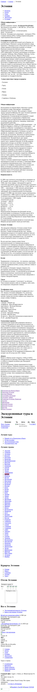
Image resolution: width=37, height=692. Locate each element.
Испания (7, 484)
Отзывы (7, 16)
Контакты (8, 665)
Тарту (6, 576)
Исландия (8, 482)
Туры (6, 14)
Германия (8, 466)
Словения (8, 528)
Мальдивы (8, 501)
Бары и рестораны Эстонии (13, 612)
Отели (7, 12)
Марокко (7, 503)
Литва (7, 498)
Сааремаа (8, 572)
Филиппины (9, 540)
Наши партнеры (10, 669)
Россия (7, 518)
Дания (7, 471)
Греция (7, 467)
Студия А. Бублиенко (15, 684)
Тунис (7, 535)
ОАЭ (6, 513)
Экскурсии (8, 17)
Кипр (6, 487)
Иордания (8, 481)
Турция (7, 536)
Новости (7, 670)
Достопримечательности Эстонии (16, 610)
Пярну (7, 571)
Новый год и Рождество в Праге (15, 438)
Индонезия (8, 479)
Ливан (7, 496)
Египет (7, 474)
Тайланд (7, 531)
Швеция (7, 551)
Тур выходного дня (11, 443)
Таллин (7, 574)
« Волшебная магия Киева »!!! (10, 623)
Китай (7, 489)
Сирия (7, 524)
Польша (7, 514)
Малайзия (8, 499)
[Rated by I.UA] (5, 690)
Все (2, 586)
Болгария (8, 457)
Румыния (8, 519)
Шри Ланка (8, 553)
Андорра (7, 454)
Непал (7, 508)
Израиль (7, 476)
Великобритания (10, 461)
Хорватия (8, 545)
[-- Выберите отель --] (11, 591)
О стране (7, 19)
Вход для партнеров (8, 632)
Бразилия (8, 459)
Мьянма (7, 506)
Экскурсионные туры (12, 442)
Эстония (7, 555)
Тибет (6, 533)
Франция (7, 543)
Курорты (7, 10)
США (6, 530)
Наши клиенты (9, 667)
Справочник (9, 657)
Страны (10, 1)
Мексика (7, 504)
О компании (9, 664)
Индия (7, 477)
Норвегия (8, 511)
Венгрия (7, 462)
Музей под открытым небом (10, 615)
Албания (7, 452)
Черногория (8, 546)
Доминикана (9, 472)
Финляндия (8, 541)
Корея (6, 491)
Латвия (7, 494)
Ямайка (7, 556)
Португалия (8, 516)
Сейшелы (8, 521)
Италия (7, 486)
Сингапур (8, 523)
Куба (6, 493)
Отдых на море (9, 440)
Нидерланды (9, 509)
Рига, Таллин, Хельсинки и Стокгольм (5, 425)
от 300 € (33, 424)
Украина (7, 538)
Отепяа (7, 569)
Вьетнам (7, 464)
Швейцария (8, 550)
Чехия (6, 548)
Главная (3, 1)
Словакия (8, 526)
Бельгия (7, 456)
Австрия (7, 450)
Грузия (7, 469)
